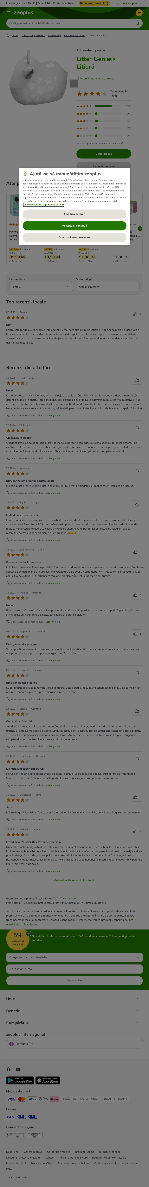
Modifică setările (74, 214)
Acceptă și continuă (74, 225)
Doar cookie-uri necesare (75, 237)
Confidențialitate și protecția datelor (44, 204)
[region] (74, 206)
